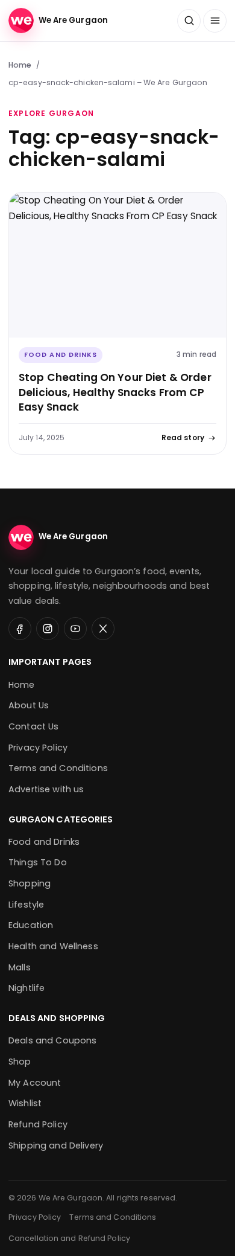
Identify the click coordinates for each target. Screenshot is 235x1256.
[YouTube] (75, 628)
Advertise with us (46, 789)
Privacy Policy (37, 748)
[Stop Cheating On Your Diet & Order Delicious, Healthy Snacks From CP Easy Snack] (117, 265)
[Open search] (189, 21)
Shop (19, 1062)
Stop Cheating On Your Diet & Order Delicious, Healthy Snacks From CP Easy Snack (115, 392)
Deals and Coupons (52, 1040)
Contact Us (33, 726)
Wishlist (25, 1103)
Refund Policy (37, 1124)
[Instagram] (47, 628)
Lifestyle (26, 905)
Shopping (29, 883)
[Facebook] (19, 628)
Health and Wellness (53, 946)
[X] (103, 628)
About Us (28, 705)
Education (30, 925)
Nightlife (26, 988)
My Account (34, 1083)
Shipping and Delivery (55, 1145)
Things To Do (37, 862)
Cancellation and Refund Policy (69, 1238)
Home (19, 65)
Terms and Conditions (58, 768)
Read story (182, 437)
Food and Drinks (60, 354)
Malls (19, 967)
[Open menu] (215, 21)
